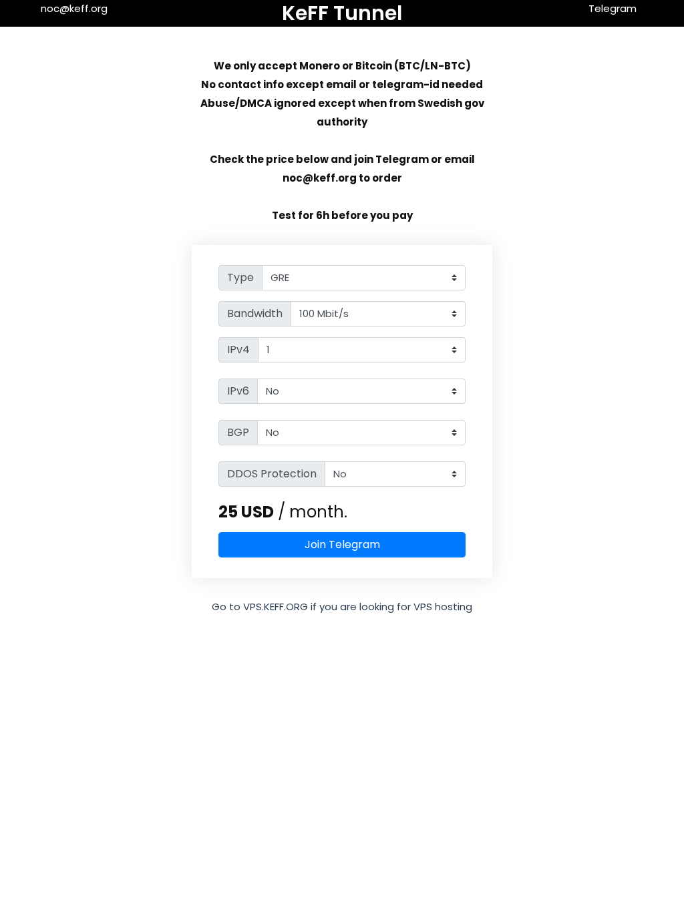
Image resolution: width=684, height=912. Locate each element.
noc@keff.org (74, 8)
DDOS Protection (272, 473)
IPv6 (238, 391)
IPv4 (238, 349)
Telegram (612, 8)
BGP (238, 432)
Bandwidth (255, 313)
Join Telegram (342, 544)
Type (240, 277)
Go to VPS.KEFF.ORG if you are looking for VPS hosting (342, 607)
